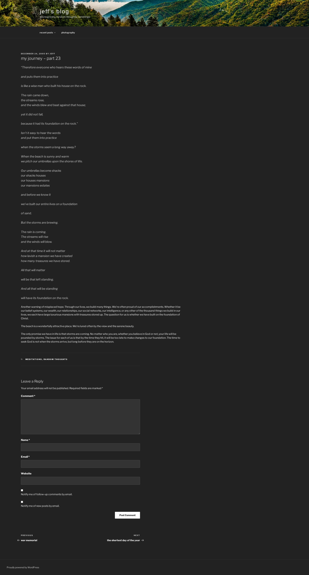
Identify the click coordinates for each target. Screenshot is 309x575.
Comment (28, 396)
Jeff (52, 54)
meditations (33, 359)
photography (68, 32)
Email (25, 456)
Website (26, 473)
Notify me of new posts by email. (40, 505)
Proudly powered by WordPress (23, 567)
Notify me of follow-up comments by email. (46, 494)
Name (25, 440)
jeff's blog (54, 11)
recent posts (46, 32)
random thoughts (56, 359)
